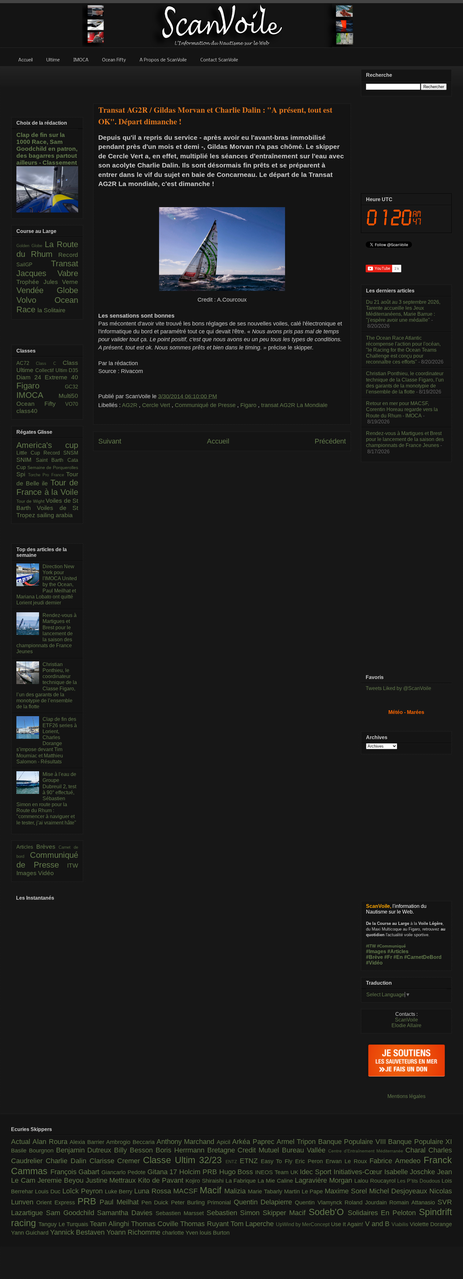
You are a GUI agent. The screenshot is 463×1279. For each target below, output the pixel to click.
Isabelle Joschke (410, 1172)
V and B (378, 1224)
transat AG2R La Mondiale (294, 405)
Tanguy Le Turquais (64, 1224)
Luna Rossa (153, 1191)
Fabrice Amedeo (396, 1161)
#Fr (388, 957)
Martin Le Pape (304, 1191)
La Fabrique (242, 1181)
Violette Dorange (431, 1224)
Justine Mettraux (112, 1180)
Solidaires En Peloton (383, 1213)
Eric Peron (310, 1161)
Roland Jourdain (367, 1202)
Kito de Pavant (162, 1180)
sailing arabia (55, 515)
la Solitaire (51, 310)
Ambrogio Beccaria (131, 1142)
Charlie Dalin (67, 1161)
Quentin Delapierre (264, 1202)
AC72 (26, 363)
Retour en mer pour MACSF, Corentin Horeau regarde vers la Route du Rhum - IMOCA (402, 409)
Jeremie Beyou (61, 1180)
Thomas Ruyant (205, 1224)
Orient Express (56, 1202)
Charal (416, 1150)
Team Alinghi (110, 1224)
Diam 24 (30, 377)
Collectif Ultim (52, 370)
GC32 (71, 386)
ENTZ (233, 1161)
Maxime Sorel (347, 1191)
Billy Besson (135, 1150)
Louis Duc (48, 1191)
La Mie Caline (276, 1181)
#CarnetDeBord (423, 957)
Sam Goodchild (71, 1213)
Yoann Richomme (134, 1232)
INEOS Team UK (277, 1172)
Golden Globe (30, 245)
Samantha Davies (126, 1213)
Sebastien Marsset (181, 1213)
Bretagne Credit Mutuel (244, 1150)
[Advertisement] (222, 80)
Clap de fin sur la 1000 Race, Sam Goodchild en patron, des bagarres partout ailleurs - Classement (46, 149)
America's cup (47, 445)
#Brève (374, 957)
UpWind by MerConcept (303, 1224)
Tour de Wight (31, 501)
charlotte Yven (181, 1233)
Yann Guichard (30, 1233)
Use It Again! (348, 1224)
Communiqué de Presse (206, 405)
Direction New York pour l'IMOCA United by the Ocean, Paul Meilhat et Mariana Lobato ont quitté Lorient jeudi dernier (46, 584)
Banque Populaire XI (420, 1142)
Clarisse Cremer (116, 1161)
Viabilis (400, 1224)
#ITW (371, 946)
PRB (88, 1201)
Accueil (218, 441)
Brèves (47, 846)
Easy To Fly (278, 1161)
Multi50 (68, 396)
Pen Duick (156, 1202)
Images (27, 873)
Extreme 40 (61, 377)
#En (398, 957)
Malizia (236, 1191)
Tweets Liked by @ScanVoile (398, 688)
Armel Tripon (297, 1142)
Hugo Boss (237, 1172)
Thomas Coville (155, 1224)
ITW (72, 865)
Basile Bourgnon (33, 1150)
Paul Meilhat (120, 1202)
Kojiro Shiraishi (206, 1181)
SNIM (26, 459)
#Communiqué (391, 946)
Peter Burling (189, 1202)
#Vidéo (374, 962)
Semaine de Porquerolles (52, 467)
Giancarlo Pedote (124, 1172)
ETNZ (250, 1161)
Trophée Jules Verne (47, 282)
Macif (212, 1190)
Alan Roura (51, 1142)
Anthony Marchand (187, 1142)
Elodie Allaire (406, 1025)
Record (68, 255)
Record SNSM (60, 453)
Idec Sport (316, 1172)
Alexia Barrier (88, 1142)
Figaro (249, 405)
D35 (73, 370)
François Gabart (75, 1172)
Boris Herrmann (181, 1150)
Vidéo (46, 873)
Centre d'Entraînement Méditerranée (366, 1150)
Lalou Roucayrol (375, 1181)
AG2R (130, 405)
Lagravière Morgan (324, 1180)
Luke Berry (119, 1191)
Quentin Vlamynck (320, 1202)
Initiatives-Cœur (359, 1172)
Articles (26, 847)
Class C (49, 363)
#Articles (398, 951)
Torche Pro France (47, 475)
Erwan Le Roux (348, 1161)
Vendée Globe (47, 290)
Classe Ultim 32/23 (184, 1160)
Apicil (224, 1142)
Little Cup (29, 453)
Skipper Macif (286, 1213)
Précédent (330, 441)
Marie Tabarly (266, 1191)
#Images (376, 951)
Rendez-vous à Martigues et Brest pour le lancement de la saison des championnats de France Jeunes (46, 633)
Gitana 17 (163, 1172)
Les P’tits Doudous (419, 1181)
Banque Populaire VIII (353, 1142)
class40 (26, 411)
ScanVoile (406, 1019)
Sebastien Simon (235, 1213)
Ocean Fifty (40, 403)
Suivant (109, 441)
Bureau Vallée (305, 1150)
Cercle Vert (157, 405)
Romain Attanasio (413, 1202)
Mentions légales (406, 1096)
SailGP (33, 264)
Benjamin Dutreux (85, 1150)
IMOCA (37, 395)
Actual (21, 1142)
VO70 (71, 404)
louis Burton (215, 1233)
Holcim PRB (199, 1172)
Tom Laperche (253, 1224)
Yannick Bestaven (78, 1232)
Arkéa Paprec (254, 1142)
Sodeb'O (328, 1212)
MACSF (186, 1191)
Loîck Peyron (83, 1191)
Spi (22, 474)
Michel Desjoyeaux (399, 1191)
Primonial (220, 1202)
